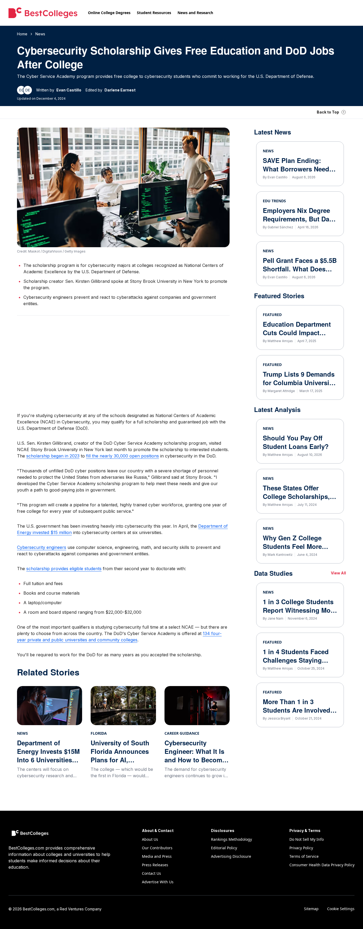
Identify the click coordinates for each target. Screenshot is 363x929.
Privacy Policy (301, 847)
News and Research (195, 12)
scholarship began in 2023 (52, 456)
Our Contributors (157, 847)
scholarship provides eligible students (64, 568)
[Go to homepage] (43, 12)
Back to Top (328, 112)
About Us (150, 839)
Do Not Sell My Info (306, 839)
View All (338, 573)
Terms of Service (304, 856)
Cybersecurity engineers (41, 547)
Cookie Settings (340, 908)
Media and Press (157, 856)
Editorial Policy (224, 847)
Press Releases (155, 864)
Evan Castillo (68, 90)
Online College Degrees (109, 12)
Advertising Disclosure (231, 856)
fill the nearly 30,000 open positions (122, 456)
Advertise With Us (158, 881)
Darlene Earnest (120, 90)
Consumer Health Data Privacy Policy (321, 864)
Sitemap (311, 908)
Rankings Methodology (231, 839)
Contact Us (151, 873)
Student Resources (154, 12)
